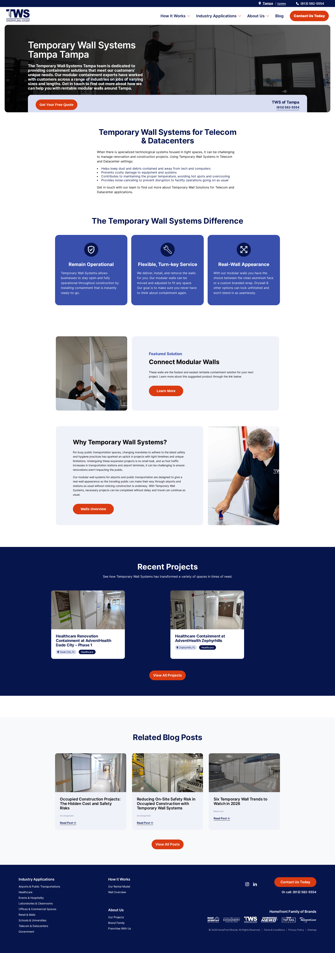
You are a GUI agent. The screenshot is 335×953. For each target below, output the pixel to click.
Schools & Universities (32, 920)
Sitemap (311, 929)
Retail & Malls (27, 914)
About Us (256, 16)
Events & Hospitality (31, 897)
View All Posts (167, 844)
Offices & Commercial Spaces (37, 909)
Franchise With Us (119, 928)
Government (26, 931)
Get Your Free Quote (56, 105)
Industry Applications (216, 16)
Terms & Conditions (274, 929)
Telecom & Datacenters (33, 926)
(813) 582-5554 (312, 3)
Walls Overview (93, 509)
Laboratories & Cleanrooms (36, 903)
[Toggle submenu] (188, 16)
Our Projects (116, 917)
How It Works (173, 16)
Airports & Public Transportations (39, 886)
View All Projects (167, 675)
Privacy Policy (296, 929)
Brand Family (116, 922)
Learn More (166, 391)
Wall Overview (117, 892)
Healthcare (25, 892)
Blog (279, 16)
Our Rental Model (119, 886)
